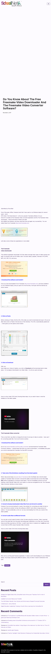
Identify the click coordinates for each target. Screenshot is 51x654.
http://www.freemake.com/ (22, 223)
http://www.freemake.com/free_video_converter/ (16, 446)
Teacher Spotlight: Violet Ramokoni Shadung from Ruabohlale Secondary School (28, 633)
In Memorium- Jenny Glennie (8, 603)
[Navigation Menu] (48, 4)
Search (3, 582)
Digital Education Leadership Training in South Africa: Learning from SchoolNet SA (22, 606)
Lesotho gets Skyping (12, 630)
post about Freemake (21, 477)
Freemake (7, 565)
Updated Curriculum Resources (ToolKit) (11, 599)
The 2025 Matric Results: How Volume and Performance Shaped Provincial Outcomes (23, 601)
